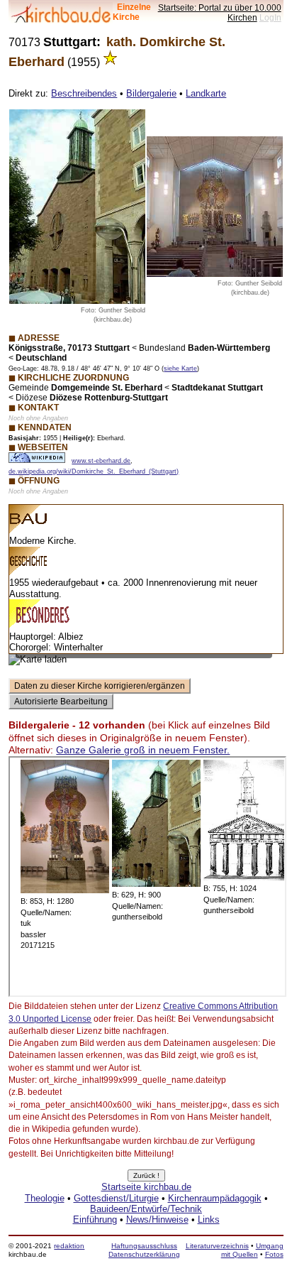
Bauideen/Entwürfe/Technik (146, 1209)
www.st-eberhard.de (101, 460)
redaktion (69, 1246)
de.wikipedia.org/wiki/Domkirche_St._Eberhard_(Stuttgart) (94, 471)
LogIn (270, 17)
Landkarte (206, 93)
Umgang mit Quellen (252, 1250)
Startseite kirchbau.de (146, 1187)
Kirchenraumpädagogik (215, 1198)
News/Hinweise (157, 1219)
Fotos (274, 1254)
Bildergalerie (151, 93)
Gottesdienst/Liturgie (116, 1198)
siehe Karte (180, 368)
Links (209, 1219)
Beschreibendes (84, 93)
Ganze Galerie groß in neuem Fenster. (143, 749)
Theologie (44, 1198)
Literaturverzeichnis (217, 1246)
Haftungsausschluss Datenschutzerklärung (144, 1250)
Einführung (95, 1219)
